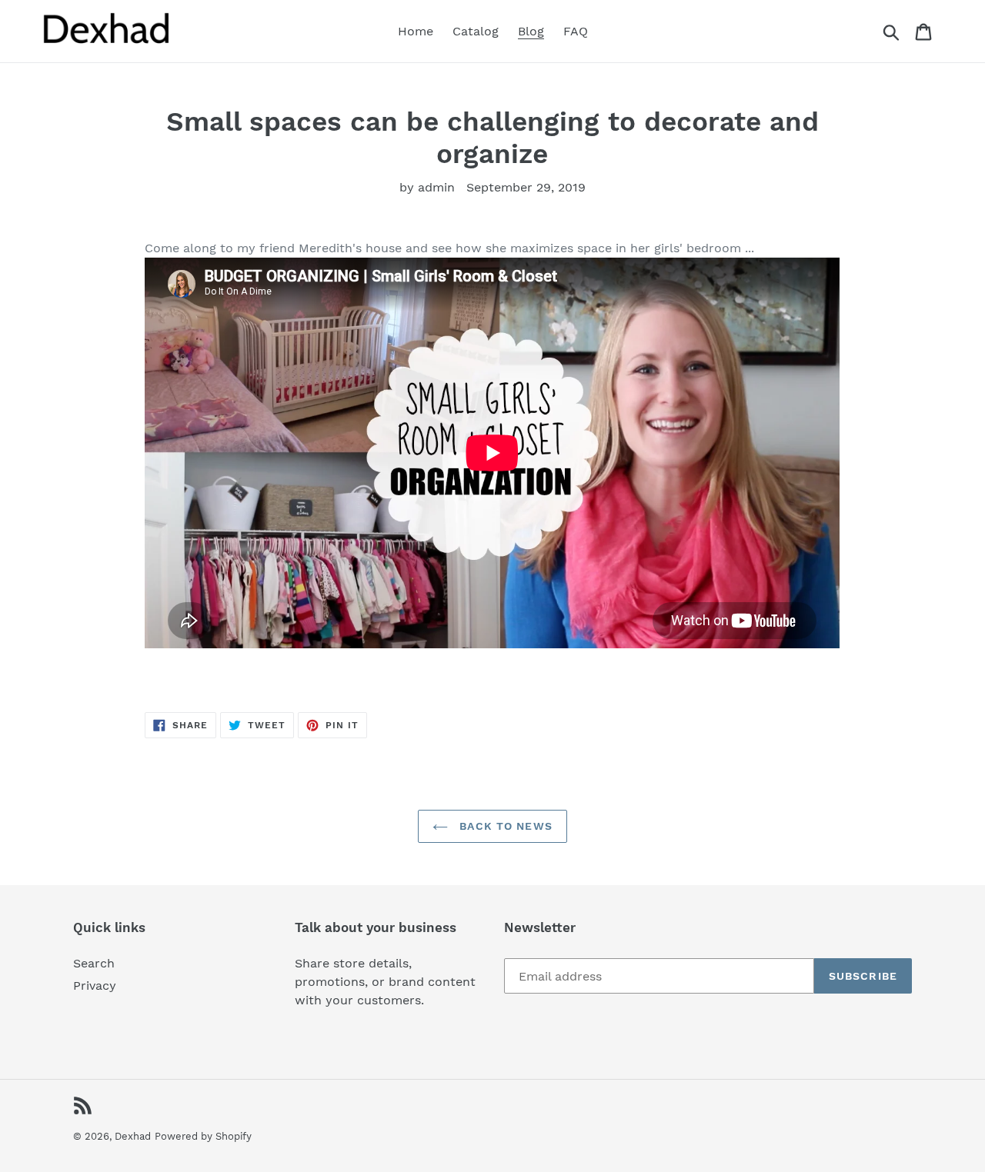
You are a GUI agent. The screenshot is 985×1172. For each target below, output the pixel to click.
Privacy (94, 985)
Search (94, 963)
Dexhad (133, 1136)
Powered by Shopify (203, 1136)
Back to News (504, 826)
